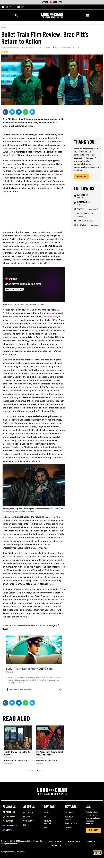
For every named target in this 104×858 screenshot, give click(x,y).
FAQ (24, 825)
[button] (16, 15)
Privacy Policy (93, 841)
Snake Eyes (51, 316)
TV (45, 817)
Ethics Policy (55, 841)
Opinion (68, 827)
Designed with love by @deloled (14, 852)
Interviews (70, 813)
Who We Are (28, 813)
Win (45, 827)
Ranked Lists (71, 823)
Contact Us (28, 821)
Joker (48, 337)
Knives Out (29, 249)
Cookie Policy (55, 846)
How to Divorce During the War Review (17, 753)
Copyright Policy (73, 841)
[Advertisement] (34, 212)
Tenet (32, 239)
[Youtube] (18, 7)
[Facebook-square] (3, 7)
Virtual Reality (47, 822)
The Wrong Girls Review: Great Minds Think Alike (49, 753)
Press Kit (27, 817)
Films (3, 28)
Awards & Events (69, 818)
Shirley (17, 259)
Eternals (40, 235)
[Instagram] (7, 7)
